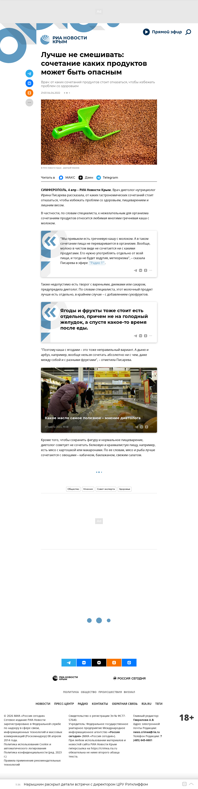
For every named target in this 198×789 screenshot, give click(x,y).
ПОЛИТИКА (71, 692)
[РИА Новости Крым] (63, 40)
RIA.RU (146, 704)
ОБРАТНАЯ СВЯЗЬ (125, 704)
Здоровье (124, 489)
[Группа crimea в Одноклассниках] (114, 662)
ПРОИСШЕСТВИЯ (110, 692)
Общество (73, 489)
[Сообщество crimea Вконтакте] (84, 662)
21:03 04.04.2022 (50, 92)
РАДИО (83, 704)
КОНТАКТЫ (100, 704)
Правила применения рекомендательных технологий (32, 763)
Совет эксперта (106, 489)
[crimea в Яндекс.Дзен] (99, 662)
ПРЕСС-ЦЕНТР (64, 704)
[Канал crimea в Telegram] (68, 662)
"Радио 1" (97, 263)
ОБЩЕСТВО (88, 692)
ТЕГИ (158, 704)
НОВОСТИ (43, 704)
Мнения (88, 489)
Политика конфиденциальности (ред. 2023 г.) (33, 754)
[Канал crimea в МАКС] (129, 662)
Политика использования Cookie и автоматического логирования (27, 746)
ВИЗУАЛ (129, 692)
